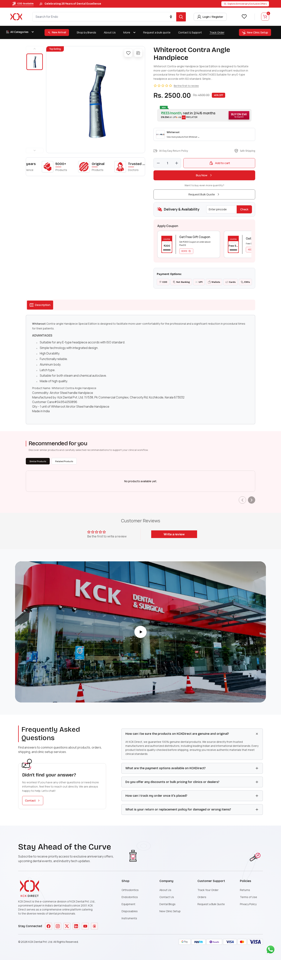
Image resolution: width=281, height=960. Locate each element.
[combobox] (104, 16)
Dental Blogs (167, 904)
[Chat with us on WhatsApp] (271, 950)
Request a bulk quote (157, 32)
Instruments (129, 918)
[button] (204, 115)
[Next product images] (34, 150)
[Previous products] (242, 500)
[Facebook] (48, 926)
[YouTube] (85, 926)
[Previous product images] (34, 48)
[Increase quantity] (176, 163)
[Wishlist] (244, 16)
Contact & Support (190, 32)
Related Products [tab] (64, 461)
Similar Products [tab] (37, 461)
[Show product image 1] (34, 62)
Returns (245, 890)
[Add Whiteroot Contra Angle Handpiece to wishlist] (128, 53)
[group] (95, 99)
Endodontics (130, 897)
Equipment (128, 904)
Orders (201, 897)
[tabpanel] (140, 369)
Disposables (130, 911)
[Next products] (251, 500)
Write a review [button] (174, 534)
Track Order (217, 32)
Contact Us (166, 897)
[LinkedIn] (76, 926)
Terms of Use (248, 897)
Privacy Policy (248, 904)
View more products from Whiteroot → (183, 137)
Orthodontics (130, 890)
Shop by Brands (86, 32)
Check (244, 209)
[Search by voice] (170, 16)
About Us (110, 32)
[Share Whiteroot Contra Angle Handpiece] (138, 53)
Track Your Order (207, 890)
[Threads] (94, 926)
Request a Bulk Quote (211, 904)
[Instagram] (57, 926)
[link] (204, 134)
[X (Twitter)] (66, 926)
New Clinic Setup (170, 911)
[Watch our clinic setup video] (140, 632)
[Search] (181, 17)
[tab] (40, 305)
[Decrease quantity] (158, 163)
